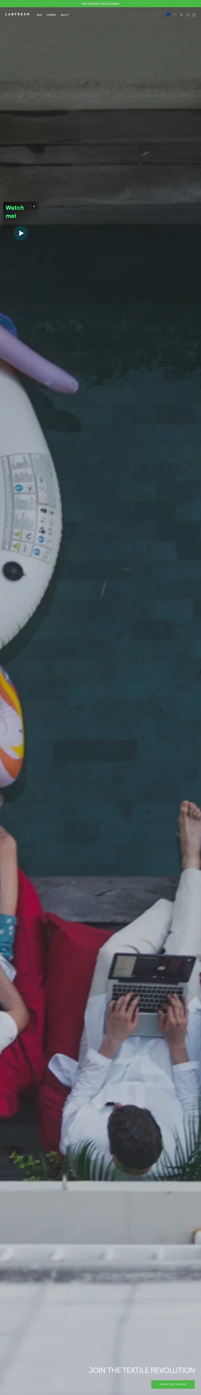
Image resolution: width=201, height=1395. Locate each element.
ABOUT (65, 15)
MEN (39, 15)
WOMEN (51, 15)
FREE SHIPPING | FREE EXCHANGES (100, 4)
